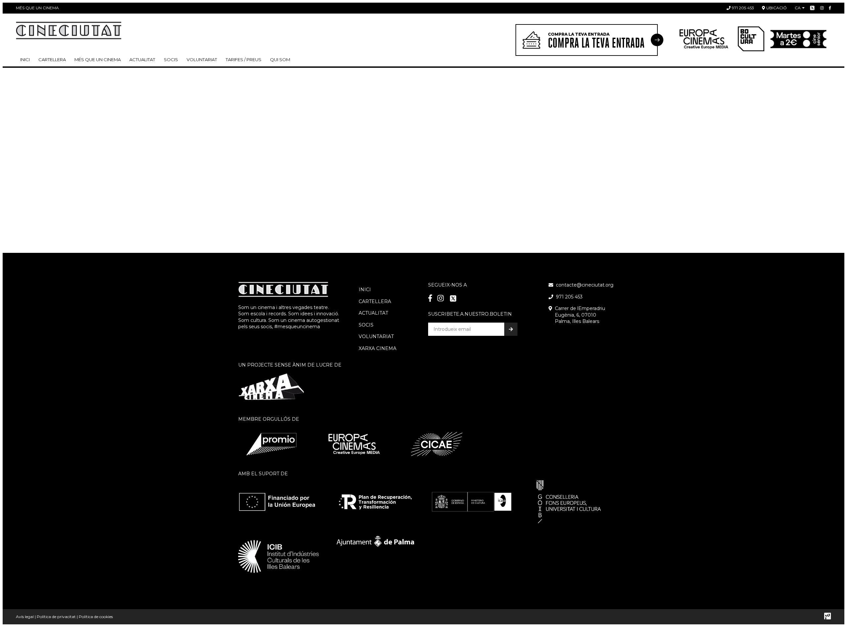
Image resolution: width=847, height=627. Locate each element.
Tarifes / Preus (243, 59)
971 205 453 (743, 7)
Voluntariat (202, 59)
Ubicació (776, 7)
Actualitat (142, 59)
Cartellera (52, 59)
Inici (25, 59)
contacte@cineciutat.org (584, 285)
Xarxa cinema (377, 348)
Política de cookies (96, 616)
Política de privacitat (56, 616)
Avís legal (25, 616)
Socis (366, 325)
